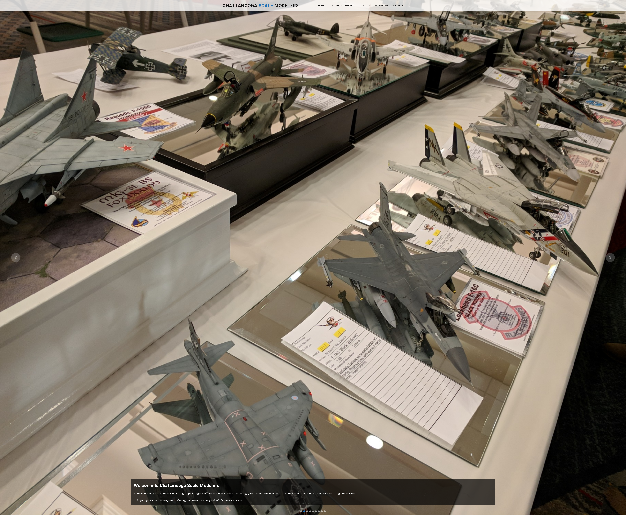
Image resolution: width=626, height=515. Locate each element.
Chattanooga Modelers (261, 5)
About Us (398, 5)
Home (321, 5)
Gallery (366, 5)
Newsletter (381, 5)
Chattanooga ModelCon (343, 5)
